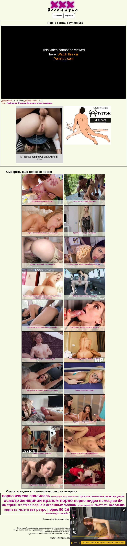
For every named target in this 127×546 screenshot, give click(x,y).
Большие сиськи (35, 103)
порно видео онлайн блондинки (63, 513)
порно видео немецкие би (98, 500)
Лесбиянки (12, 103)
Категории (58, 15)
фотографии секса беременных (65, 497)
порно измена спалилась (26, 496)
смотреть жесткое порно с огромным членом (39, 505)
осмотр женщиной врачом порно (38, 500)
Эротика (22, 103)
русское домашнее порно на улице (102, 496)
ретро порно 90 (49, 509)
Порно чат (69, 15)
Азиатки (48, 103)
